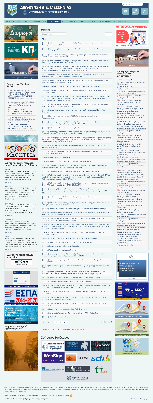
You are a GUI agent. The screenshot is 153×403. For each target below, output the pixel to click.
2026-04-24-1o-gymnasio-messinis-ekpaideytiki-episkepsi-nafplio (129, 132)
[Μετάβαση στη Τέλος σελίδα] (65, 322)
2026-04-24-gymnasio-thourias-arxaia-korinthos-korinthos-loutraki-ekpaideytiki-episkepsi (130, 117)
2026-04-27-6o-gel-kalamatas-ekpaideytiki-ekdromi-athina (128, 112)
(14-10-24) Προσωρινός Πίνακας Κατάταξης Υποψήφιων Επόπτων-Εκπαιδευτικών (70, 86)
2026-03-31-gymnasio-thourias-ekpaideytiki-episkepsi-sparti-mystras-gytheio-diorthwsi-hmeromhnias (129, 234)
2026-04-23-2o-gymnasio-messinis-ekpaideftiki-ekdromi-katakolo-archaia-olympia (129, 146)
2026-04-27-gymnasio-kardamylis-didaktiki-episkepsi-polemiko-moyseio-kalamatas (129, 102)
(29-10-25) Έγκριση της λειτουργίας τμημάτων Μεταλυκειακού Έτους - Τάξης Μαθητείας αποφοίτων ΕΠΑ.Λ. (73, 50)
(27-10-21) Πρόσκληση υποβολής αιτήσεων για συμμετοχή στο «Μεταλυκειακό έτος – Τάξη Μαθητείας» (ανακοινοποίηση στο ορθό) (74, 298)
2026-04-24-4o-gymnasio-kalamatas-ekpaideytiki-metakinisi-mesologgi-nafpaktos (131, 127)
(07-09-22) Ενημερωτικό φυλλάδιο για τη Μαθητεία (60, 246)
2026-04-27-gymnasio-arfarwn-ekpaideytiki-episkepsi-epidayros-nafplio (130, 107)
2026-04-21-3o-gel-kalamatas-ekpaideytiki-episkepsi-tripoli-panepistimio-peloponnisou (130, 166)
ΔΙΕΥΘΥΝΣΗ (10, 21)
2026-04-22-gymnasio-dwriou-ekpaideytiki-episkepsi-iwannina (127, 156)
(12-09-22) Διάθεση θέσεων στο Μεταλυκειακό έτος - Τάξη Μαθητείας (67, 242)
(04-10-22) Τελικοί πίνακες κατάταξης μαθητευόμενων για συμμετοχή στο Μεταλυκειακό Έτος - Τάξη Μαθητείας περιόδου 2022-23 (76, 204)
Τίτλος (44, 39)
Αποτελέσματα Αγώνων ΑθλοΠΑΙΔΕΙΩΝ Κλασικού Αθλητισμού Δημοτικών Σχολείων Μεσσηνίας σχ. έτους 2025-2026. (21, 104)
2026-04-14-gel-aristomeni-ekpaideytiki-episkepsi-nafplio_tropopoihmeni (131, 178)
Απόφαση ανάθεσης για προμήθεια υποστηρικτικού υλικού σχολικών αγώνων (21, 91)
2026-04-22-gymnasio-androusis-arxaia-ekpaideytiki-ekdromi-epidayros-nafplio (131, 160)
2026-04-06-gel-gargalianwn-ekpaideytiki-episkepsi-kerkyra (131, 191)
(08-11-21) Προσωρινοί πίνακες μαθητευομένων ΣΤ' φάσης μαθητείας (67, 281)
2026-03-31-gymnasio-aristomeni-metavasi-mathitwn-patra (129, 244)
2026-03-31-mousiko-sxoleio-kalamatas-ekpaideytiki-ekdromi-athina (131, 224)
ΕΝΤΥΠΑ (72, 21)
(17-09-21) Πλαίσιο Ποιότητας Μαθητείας (56, 317)
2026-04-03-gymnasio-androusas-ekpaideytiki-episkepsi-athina (129, 195)
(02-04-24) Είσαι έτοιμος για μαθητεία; (56, 157)
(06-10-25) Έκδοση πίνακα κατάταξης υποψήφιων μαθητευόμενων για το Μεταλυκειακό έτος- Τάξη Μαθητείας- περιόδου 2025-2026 (75, 56)
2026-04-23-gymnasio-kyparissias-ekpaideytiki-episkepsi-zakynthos (129, 136)
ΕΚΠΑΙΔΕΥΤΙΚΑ (54, 21)
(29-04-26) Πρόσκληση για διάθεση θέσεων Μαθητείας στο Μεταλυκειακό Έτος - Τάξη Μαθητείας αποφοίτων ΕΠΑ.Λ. (72, 44)
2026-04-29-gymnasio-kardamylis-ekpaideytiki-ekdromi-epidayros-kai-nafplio (130, 97)
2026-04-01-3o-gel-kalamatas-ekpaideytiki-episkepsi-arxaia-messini (129, 220)
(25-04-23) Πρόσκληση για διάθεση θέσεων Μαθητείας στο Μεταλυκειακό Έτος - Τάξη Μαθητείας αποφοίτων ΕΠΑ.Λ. (72, 198)
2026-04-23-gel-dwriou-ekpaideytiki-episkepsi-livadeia (129, 140)
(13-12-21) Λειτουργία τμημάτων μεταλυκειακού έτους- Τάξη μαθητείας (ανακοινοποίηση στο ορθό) (75, 267)
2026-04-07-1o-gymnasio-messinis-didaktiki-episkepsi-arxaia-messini (129, 187)
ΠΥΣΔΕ (19, 21)
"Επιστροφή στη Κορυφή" (140, 399)
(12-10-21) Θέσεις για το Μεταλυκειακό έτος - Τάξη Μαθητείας (64, 309)
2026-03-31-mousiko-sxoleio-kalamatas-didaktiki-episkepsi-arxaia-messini (131, 229)
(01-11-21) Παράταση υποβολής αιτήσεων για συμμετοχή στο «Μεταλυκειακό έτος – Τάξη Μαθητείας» (74, 292)
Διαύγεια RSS (10, 169)
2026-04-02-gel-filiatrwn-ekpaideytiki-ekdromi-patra (130, 206)
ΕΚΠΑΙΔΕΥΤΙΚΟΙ (40, 21)
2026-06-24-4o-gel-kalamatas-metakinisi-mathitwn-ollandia (131, 88)
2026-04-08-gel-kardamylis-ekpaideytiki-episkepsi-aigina (131, 182)
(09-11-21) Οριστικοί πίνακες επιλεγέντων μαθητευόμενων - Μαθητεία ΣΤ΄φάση (71, 277)
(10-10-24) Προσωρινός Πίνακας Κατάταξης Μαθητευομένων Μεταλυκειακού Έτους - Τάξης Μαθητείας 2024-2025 (74, 91)
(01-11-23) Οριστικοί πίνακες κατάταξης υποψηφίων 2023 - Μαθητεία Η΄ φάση (70, 161)
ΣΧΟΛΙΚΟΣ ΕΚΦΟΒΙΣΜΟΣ (87, 21)
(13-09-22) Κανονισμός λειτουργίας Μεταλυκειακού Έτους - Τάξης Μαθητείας (70, 238)
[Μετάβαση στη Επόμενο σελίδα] (60, 322)
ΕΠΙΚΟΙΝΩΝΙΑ (122, 21)
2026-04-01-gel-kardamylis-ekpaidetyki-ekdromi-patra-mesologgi (131, 211)
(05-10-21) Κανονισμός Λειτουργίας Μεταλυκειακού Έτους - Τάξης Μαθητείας (70, 313)
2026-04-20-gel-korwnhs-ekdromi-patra (131, 174)
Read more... (9, 182)
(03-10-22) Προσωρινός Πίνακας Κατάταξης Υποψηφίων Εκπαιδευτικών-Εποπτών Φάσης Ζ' (74, 209)
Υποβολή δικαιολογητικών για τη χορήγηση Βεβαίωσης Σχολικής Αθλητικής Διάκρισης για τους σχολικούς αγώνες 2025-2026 (21, 119)
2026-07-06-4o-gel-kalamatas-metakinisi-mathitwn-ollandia (131, 83)
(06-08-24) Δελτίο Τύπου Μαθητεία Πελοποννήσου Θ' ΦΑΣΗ (62, 128)
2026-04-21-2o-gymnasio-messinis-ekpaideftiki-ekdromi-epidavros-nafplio (129, 171)
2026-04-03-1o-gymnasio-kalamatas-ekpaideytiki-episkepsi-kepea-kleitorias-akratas (130, 201)
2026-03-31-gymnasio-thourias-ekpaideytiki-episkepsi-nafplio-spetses (129, 239)
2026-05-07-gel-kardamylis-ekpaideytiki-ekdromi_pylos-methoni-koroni (131, 92)
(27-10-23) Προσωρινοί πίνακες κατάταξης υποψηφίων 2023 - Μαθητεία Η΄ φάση (70, 171)
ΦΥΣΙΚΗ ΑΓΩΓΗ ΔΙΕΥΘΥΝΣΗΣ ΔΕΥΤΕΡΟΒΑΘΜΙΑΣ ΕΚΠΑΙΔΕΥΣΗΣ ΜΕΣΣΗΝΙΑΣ (20, 96)
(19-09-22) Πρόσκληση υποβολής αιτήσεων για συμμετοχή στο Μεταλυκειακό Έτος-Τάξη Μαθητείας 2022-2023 (73, 233)
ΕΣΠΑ (64, 21)
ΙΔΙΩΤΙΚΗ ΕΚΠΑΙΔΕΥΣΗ (106, 21)
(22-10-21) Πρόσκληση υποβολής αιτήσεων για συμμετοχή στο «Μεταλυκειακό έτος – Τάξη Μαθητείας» (74, 304)
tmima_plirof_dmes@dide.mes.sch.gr (58, 395)
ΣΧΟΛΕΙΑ (28, 21)
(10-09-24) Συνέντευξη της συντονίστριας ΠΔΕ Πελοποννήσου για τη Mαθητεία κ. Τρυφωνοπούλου (70, 117)
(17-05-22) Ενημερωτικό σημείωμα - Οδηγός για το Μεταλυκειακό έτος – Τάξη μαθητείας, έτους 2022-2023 (74, 261)
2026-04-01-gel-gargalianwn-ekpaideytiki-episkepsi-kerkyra (131, 215)
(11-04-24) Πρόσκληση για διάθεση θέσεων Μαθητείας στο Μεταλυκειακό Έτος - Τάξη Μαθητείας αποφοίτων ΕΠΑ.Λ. (72, 152)
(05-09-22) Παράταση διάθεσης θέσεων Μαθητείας (60, 250)
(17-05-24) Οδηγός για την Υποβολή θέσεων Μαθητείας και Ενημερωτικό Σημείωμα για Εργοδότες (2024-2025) (73, 146)
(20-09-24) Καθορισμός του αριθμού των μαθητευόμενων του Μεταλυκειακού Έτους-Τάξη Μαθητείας (73, 111)
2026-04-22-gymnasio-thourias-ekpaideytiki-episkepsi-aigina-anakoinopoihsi (131, 151)
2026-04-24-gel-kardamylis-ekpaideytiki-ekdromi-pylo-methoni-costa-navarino (131, 123)
